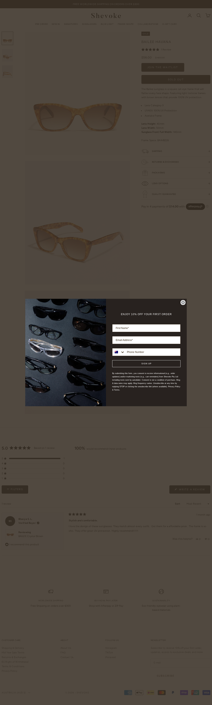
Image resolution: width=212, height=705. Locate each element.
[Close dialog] (183, 302)
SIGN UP (146, 363)
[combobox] (118, 352)
